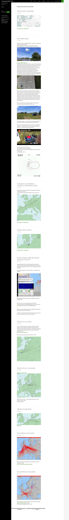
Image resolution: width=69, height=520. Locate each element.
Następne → (37, 509)
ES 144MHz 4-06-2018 (25, 433)
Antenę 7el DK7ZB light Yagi (22, 62)
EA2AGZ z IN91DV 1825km (22, 502)
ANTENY (39, 1)
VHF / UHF (34, 1)
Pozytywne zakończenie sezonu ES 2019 (28, 259)
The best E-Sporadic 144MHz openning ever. (27, 185)
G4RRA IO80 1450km (28, 464)
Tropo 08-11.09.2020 (25, 11)
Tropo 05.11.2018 (24, 322)
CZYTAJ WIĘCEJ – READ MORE (22, 28)
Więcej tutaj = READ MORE (22, 372)
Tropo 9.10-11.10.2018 (26, 368)
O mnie (31, 1)
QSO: (18, 193)
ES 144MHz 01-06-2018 (26, 472)
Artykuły (48, 1)
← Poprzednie (19, 509)
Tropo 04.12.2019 (24, 230)
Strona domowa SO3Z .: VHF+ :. (8, 1)
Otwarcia (43, 1)
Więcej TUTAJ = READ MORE (22, 332)
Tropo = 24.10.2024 (4, 22)
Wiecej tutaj (19, 425)
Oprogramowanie (57, 1)
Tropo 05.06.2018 (24, 409)
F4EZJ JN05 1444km (20, 464)
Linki (52, 1)
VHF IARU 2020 (23, 39)
